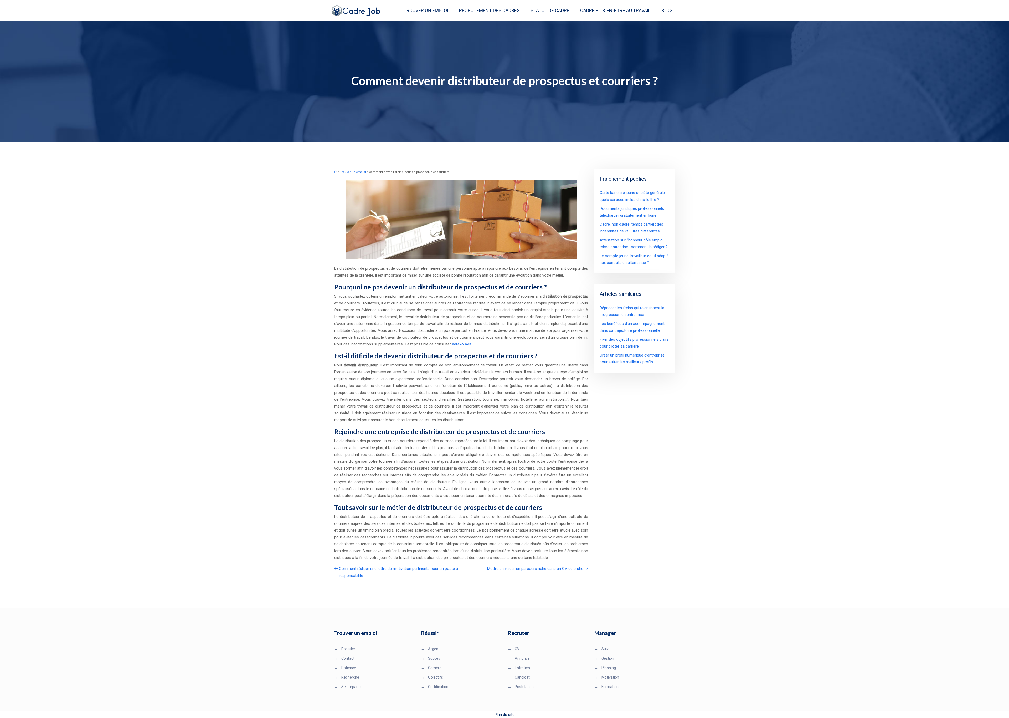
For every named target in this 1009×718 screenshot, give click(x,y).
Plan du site (504, 714)
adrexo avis (462, 344)
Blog (667, 10)
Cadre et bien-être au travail (615, 10)
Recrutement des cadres (489, 10)
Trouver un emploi (426, 10)
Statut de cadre (550, 10)
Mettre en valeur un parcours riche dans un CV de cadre (535, 568)
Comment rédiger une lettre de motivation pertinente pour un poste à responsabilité (398, 572)
